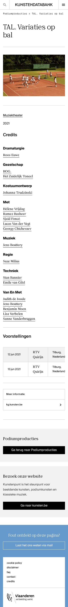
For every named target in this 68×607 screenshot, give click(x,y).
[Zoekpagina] (4, 4)
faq (8, 572)
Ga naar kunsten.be (34, 505)
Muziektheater (13, 115)
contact (11, 577)
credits (11, 581)
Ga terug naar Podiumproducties (34, 450)
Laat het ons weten (34, 545)
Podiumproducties (15, 13)
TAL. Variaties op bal (47, 13)
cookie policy (14, 563)
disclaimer (13, 567)
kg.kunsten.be (14, 404)
